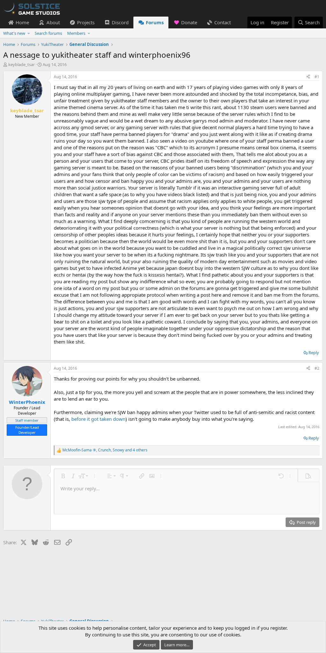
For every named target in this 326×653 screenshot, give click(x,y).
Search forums (48, 33)
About (53, 22)
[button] (28, 33)
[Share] (308, 77)
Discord (120, 22)
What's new (14, 33)
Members (76, 33)
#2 (317, 368)
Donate (189, 22)
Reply (313, 352)
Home (22, 22)
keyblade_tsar (21, 64)
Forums (155, 22)
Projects (86, 22)
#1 (317, 76)
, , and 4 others (104, 450)
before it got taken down (98, 419)
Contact (222, 22)
